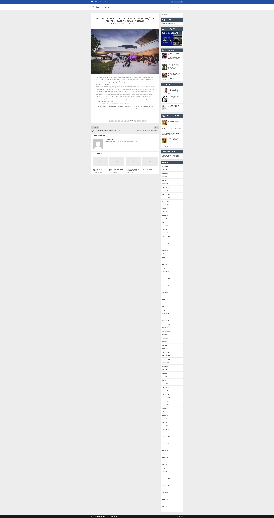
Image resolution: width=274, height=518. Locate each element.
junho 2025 (165, 215)
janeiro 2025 (165, 233)
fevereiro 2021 (165, 387)
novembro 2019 (166, 440)
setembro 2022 (166, 331)
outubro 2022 (165, 327)
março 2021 (165, 383)
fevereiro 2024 (165, 271)
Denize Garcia (137, 7)
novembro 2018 (166, 482)
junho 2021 (165, 373)
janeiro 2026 (165, 190)
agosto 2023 (165, 292)
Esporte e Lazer (146, 7)
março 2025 (165, 226)
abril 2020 (164, 422)
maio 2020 (164, 419)
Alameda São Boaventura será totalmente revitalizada (99, 169)
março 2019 (165, 468)
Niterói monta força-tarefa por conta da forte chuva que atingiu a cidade (133, 169)
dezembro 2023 (166, 278)
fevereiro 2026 (165, 187)
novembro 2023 (166, 282)
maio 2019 (164, 461)
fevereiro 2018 (165, 510)
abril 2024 (164, 264)
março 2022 (165, 348)
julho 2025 (164, 211)
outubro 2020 (165, 401)
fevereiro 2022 (165, 352)
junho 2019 (165, 457)
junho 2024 (165, 257)
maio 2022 (164, 341)
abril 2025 (164, 222)
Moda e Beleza (172, 7)
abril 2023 (164, 306)
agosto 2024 (165, 250)
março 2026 (165, 183)
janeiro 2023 (165, 317)
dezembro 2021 (166, 355)
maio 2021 (164, 376)
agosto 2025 (165, 208)
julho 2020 (164, 412)
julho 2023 (164, 296)
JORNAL (180, 7)
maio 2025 (164, 218)
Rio (124, 7)
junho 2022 (165, 338)
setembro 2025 (166, 204)
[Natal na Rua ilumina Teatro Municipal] (150, 161)
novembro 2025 (166, 197)
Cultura (130, 7)
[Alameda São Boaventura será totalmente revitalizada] (100, 161)
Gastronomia (155, 7)
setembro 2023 (166, 289)
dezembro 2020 (166, 394)
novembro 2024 (166, 240)
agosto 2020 (165, 408)
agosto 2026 (165, 166)
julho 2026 (164, 169)
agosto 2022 (165, 334)
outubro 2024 (165, 243)
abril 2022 (164, 345)
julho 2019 (164, 454)
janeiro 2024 (165, 275)
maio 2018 (164, 503)
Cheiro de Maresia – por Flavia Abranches (109, 1)
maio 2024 (164, 261)
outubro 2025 (165, 201)
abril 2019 (164, 464)
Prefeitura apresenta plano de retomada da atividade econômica (116, 169)
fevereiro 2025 (165, 229)
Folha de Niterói (114, 23)
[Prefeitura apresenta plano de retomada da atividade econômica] (116, 161)
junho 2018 (165, 499)
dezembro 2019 (166, 436)
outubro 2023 (165, 285)
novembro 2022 (166, 324)
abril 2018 (164, 506)
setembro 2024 (166, 247)
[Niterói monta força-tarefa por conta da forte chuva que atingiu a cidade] (133, 161)
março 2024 (165, 268)
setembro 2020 (166, 404)
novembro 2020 (166, 397)
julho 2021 (164, 369)
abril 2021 (164, 380)
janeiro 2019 (165, 475)
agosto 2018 (165, 492)
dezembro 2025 (166, 194)
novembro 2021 (166, 359)
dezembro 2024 (166, 236)
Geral (120, 7)
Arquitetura (164, 7)
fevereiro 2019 (165, 471)
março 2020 (165, 425)
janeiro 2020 (165, 433)
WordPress (114, 516)
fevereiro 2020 (165, 429)
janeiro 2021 (165, 390)
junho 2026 (165, 173)
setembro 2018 (166, 489)
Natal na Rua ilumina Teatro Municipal (148, 168)
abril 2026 (164, 180)
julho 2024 (164, 254)
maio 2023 (164, 303)
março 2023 (165, 310)
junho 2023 (165, 299)
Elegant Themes (101, 516)
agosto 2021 (165, 366)
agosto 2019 (165, 450)
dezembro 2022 (166, 320)
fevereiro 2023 (165, 313)
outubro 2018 (165, 485)
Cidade (115, 7)
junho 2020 (165, 415)
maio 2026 (164, 176)
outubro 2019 (165, 443)
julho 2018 (164, 496)
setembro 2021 (166, 362)
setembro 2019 (166, 447)
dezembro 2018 (166, 478)
